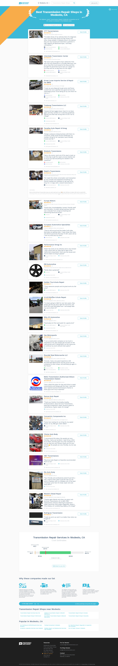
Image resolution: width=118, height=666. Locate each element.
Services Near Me (48, 648)
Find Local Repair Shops (50, 647)
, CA (41, 621)
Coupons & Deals (69, 25)
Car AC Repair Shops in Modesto (76, 628)
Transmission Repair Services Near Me (30, 613)
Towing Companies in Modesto (52, 625)
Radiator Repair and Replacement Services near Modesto (55, 629)
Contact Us (46, 656)
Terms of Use (92, 664)
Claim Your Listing (48, 652)
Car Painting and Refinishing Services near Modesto (31, 626)
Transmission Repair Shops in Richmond (30, 616)
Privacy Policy (84, 664)
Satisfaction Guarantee (50, 645)
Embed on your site (60, 566)
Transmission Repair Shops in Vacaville (78, 616)
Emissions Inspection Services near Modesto (31, 628)
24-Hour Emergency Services (53, 25)
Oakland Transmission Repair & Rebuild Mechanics (54, 613)
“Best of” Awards (48, 653)
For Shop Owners (48, 650)
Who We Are (47, 655)
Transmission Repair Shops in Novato (78, 613)
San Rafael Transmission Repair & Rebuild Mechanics (55, 616)
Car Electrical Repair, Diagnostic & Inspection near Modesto (79, 626)
